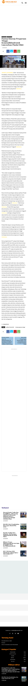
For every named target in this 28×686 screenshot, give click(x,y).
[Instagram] (13, 633)
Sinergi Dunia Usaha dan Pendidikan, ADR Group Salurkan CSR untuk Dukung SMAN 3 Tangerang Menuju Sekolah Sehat (10, 516)
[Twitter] (11, 51)
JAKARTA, (4, 72)
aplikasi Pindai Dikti (10, 327)
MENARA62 (10, 72)
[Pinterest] (15, 51)
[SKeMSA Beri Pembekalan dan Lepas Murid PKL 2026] (23, 526)
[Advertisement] (14, 20)
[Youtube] (18, 633)
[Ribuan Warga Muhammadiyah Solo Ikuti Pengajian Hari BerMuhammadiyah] (23, 544)
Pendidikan (9, 36)
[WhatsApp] (18, 51)
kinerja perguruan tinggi (20, 327)
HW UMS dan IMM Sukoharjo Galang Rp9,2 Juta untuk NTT (10, 553)
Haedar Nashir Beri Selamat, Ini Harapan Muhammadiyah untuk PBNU (10, 534)
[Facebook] (8, 51)
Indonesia (18, 88)
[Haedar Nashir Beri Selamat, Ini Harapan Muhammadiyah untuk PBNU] (23, 535)
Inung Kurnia (6, 324)
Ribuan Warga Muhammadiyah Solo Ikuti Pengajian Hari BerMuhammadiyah (11, 544)
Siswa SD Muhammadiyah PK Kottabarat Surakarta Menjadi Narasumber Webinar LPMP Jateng (7, 342)
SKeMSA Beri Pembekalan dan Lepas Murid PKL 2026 (11, 526)
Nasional (4, 36)
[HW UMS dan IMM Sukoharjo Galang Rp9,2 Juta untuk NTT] (23, 554)
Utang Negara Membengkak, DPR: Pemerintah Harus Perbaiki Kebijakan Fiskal (21, 342)
